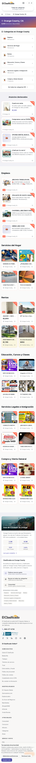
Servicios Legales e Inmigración (12, 598)
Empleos (6, 592)
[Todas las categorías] (23, 3)
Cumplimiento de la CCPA (9, 678)
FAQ (3, 742)
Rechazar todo (26, 756)
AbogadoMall (6, 706)
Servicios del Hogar (16, 592)
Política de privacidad (8, 671)
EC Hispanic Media (7, 690)
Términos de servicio (8, 662)
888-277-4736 (9, 629)
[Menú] (30, 3)
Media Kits (5, 656)
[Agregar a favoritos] (32, 114)
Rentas (25, 592)
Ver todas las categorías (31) (17, 87)
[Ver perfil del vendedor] (4, 120)
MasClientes (5, 703)
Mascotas (21, 600)
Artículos (4, 727)
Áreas (8, 14)
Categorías (5, 731)
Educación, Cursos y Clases (11, 595)
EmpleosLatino (6, 696)
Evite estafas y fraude (8, 668)
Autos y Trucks (8, 603)
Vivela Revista (6, 712)
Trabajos (4, 659)
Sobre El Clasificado (8, 652)
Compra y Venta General (10, 600)
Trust (3, 665)
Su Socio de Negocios (8, 699)
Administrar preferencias (10, 756)
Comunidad (5, 721)
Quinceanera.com (7, 693)
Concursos (5, 724)
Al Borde (4, 709)
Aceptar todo (7, 760)
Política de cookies (7, 675)
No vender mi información (9, 681)
